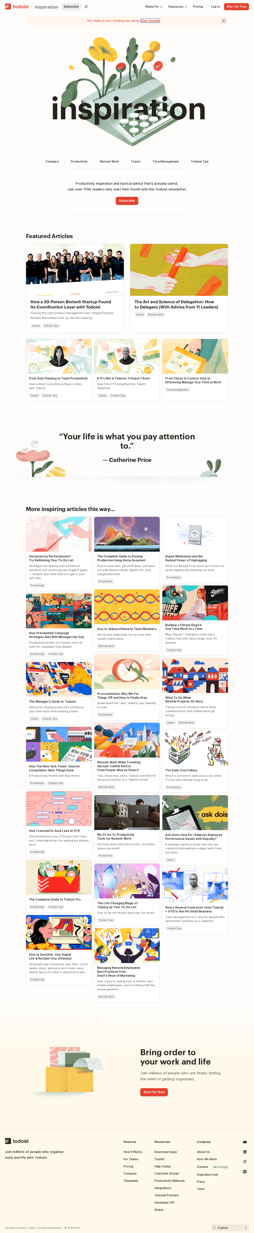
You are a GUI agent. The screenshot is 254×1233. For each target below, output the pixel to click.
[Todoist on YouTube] (245, 1143)
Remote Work (156, 314)
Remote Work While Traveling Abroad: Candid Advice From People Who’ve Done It (126, 726)
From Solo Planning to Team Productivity (54, 340)
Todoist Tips (51, 325)
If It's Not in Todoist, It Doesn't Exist (119, 340)
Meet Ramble (150, 21)
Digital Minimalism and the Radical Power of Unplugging (193, 520)
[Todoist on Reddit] (245, 1172)
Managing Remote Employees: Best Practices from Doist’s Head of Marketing (126, 931)
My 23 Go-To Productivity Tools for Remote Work (124, 798)
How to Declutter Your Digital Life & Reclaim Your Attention (57, 918)
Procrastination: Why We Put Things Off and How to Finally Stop (125, 657)
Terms (32, 1227)
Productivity (37, 585)
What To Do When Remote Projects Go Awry (193, 659)
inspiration (46, 7)
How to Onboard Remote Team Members (123, 591)
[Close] (224, 21)
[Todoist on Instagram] (245, 1162)
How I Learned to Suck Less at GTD (50, 793)
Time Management (177, 389)
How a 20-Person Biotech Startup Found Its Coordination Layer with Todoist (74, 247)
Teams (36, 325)
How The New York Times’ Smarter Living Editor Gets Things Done (55, 730)
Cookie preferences (50, 1227)
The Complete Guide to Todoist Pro (50, 861)
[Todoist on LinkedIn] (245, 1152)
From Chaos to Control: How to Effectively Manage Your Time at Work (192, 342)
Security (10, 1227)
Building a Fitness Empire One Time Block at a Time (194, 589)
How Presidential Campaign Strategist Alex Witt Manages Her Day (56, 597)
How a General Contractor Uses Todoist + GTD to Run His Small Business (194, 871)
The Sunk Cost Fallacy (177, 732)
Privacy (21, 1227)
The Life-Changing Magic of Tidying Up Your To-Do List (125, 867)
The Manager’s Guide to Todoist (48, 663)
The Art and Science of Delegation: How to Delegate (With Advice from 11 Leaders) (176, 247)
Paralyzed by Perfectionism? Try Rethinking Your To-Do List (56, 520)
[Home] (17, 7)
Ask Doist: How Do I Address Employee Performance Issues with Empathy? (189, 798)
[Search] (86, 6)
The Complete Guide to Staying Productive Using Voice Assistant (124, 520)
